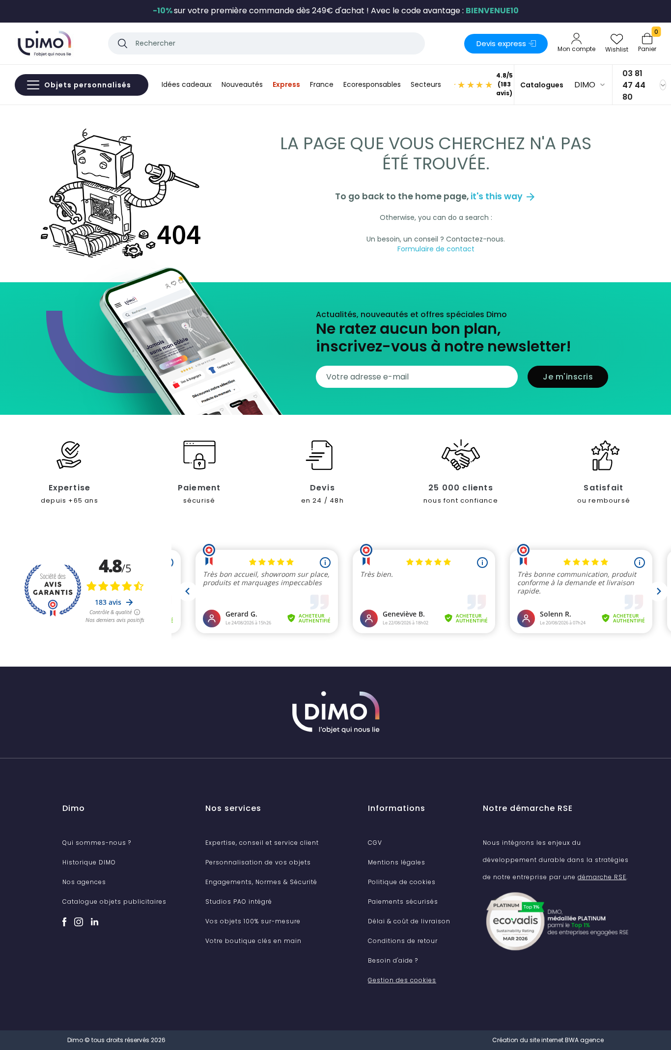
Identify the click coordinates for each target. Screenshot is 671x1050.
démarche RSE (602, 877)
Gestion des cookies (402, 980)
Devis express (501, 43)
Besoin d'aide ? (393, 960)
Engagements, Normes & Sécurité (261, 882)
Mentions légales (396, 862)
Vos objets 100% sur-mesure (253, 921)
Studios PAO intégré (238, 901)
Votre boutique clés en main (253, 941)
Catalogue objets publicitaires (114, 901)
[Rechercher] (123, 43)
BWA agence (584, 1040)
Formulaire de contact (436, 249)
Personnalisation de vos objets (258, 862)
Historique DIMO (89, 862)
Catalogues (541, 85)
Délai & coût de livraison (409, 921)
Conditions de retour (403, 941)
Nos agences (84, 882)
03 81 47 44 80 (633, 85)
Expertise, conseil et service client (262, 842)
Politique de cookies (402, 882)
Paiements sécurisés (403, 901)
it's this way (503, 196)
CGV (375, 842)
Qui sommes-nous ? (96, 842)
